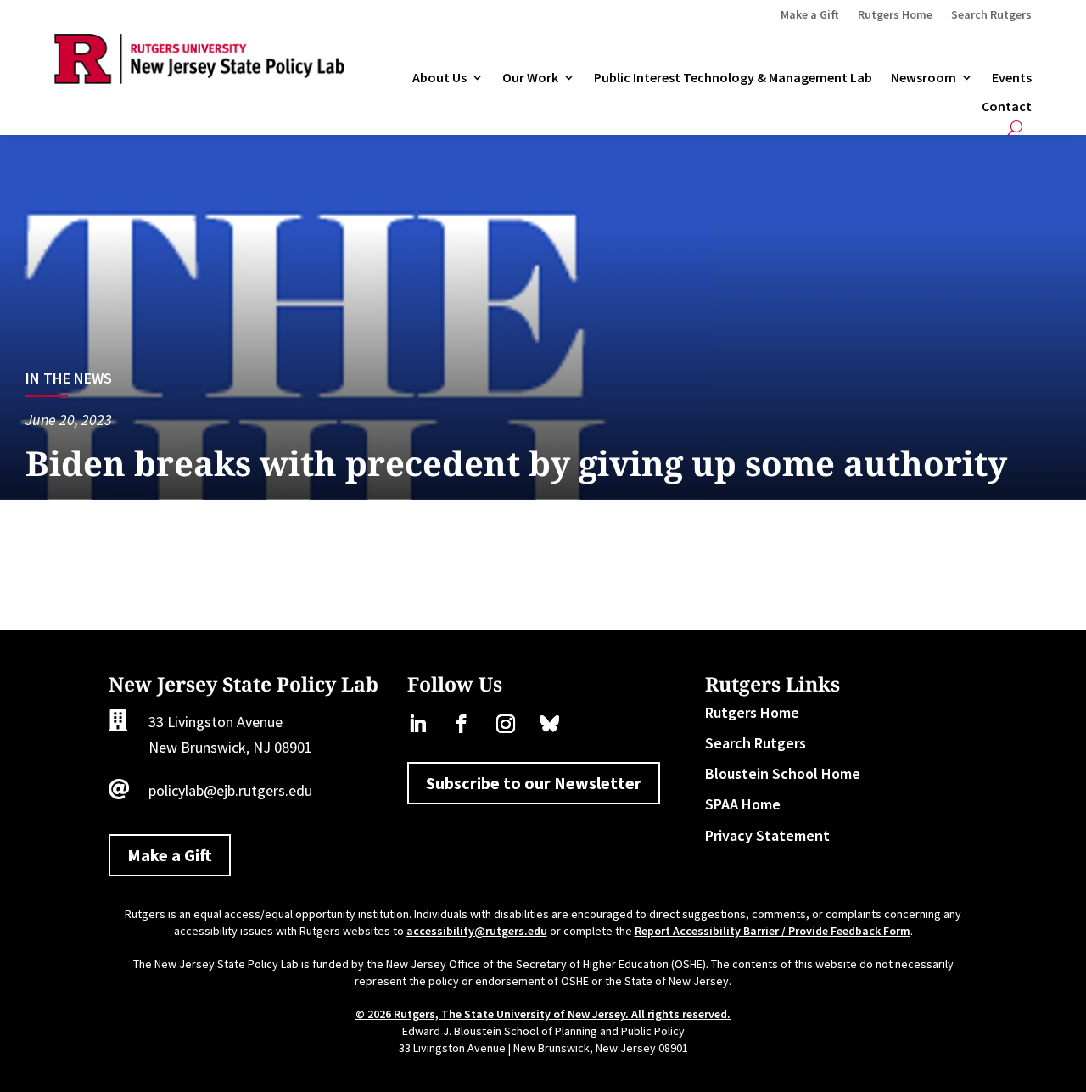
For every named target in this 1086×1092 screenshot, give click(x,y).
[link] (199, 78)
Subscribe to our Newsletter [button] (533, 782)
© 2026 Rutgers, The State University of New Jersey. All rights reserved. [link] (543, 1014)
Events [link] (1012, 78)
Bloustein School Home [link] (782, 773)
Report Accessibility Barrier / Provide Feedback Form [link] (772, 930)
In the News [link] (68, 378)
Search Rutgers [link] (991, 15)
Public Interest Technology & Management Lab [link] (733, 78)
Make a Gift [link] (810, 15)
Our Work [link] (530, 78)
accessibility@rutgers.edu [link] (476, 930)
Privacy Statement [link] (767, 835)
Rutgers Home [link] (895, 15)
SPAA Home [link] (743, 804)
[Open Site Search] (1015, 127)
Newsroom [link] (923, 78)
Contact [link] (1007, 107)
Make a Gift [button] (169, 854)
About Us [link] (439, 78)
